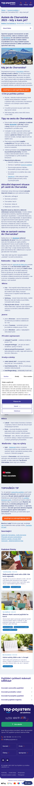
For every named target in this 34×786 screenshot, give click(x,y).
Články (3, 10)
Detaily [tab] (17, 376)
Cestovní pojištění (13, 10)
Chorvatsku (20, 71)
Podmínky (4, 772)
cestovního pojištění (17, 492)
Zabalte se (11, 176)
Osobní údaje (12, 772)
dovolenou (6, 38)
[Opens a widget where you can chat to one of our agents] (27, 783)
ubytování (13, 124)
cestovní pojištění (26, 165)
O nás (21, 746)
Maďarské (12, 447)
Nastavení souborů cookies (8, 775)
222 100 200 (7, 737)
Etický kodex (21, 772)
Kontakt (5, 746)
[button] (17, 688)
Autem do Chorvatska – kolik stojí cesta (13, 535)
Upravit (16, 406)
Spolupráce (22, 753)
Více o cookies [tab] (28, 376)
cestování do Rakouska (20, 264)
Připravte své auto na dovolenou (11, 537)
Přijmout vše (17, 401)
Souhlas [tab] (6, 376)
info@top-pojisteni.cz (10, 739)
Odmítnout (17, 411)
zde (29, 394)
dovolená (16, 238)
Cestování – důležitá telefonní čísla (12, 541)
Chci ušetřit (18, 724)
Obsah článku (7, 28)
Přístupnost (21, 775)
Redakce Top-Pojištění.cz (8, 23)
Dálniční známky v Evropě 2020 (11, 539)
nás (2, 525)
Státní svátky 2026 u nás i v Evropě (15, 657)
